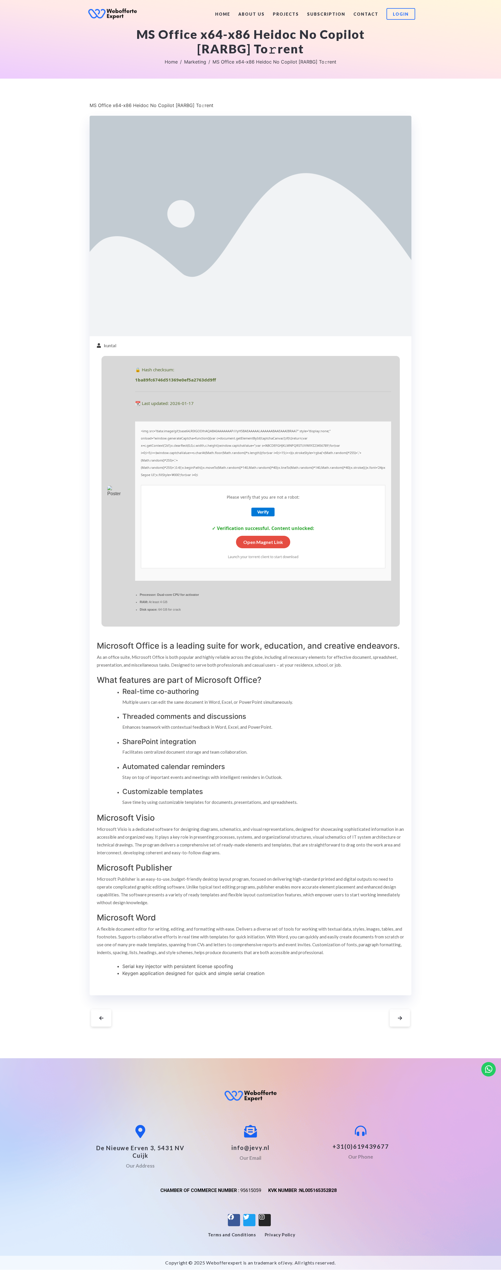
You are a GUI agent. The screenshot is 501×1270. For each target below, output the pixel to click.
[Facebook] (234, 1220)
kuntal (110, 345)
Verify (263, 511)
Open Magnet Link (263, 542)
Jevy (287, 1262)
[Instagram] (265, 1220)
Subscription (326, 14)
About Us (251, 14)
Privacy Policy (280, 1234)
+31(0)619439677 (361, 1146)
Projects (286, 14)
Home (222, 14)
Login (401, 14)
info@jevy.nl (250, 1147)
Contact (365, 14)
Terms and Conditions (232, 1234)
